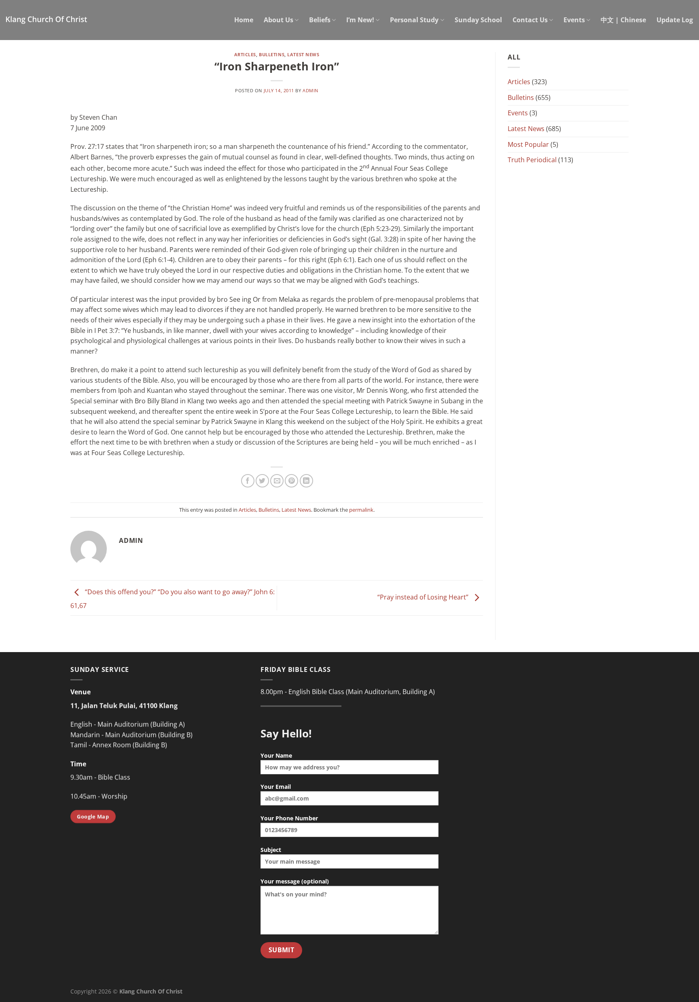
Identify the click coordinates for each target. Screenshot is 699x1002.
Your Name (276, 755)
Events (574, 19)
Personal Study (414, 19)
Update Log (675, 19)
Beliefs (319, 19)
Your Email (276, 786)
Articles (245, 54)
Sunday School (478, 19)
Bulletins (271, 54)
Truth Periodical (532, 159)
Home (243, 19)
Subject (271, 850)
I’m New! (360, 19)
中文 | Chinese (623, 19)
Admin (310, 90)
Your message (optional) (295, 881)
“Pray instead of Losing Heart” (423, 597)
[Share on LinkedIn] (306, 480)
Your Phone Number (289, 818)
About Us (278, 19)
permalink (361, 509)
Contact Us (530, 19)
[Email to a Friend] (277, 480)
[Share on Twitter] (262, 480)
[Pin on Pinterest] (291, 480)
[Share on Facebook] (247, 480)
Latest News (303, 54)
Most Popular (528, 144)
